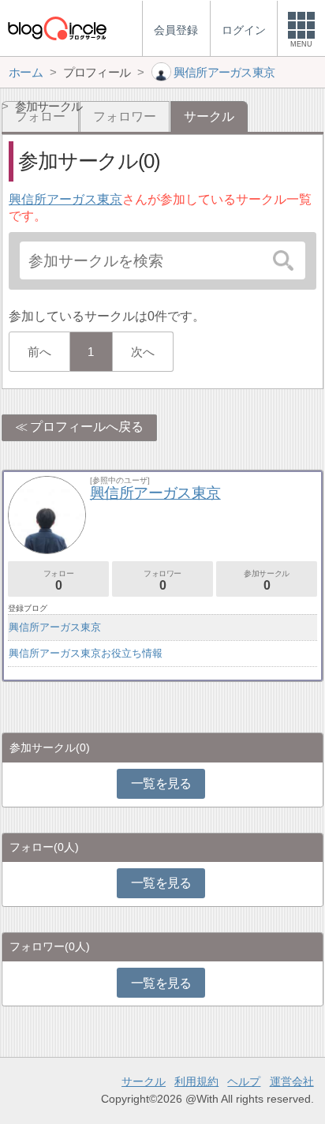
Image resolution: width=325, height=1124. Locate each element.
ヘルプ (243, 1081)
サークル (143, 1081)
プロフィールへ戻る (87, 426)
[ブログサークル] (57, 28)
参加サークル (267, 580)
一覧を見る (161, 783)
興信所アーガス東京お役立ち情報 (85, 653)
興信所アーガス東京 (65, 199)
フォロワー (124, 116)
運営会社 (292, 1081)
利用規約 (196, 1081)
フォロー (58, 580)
